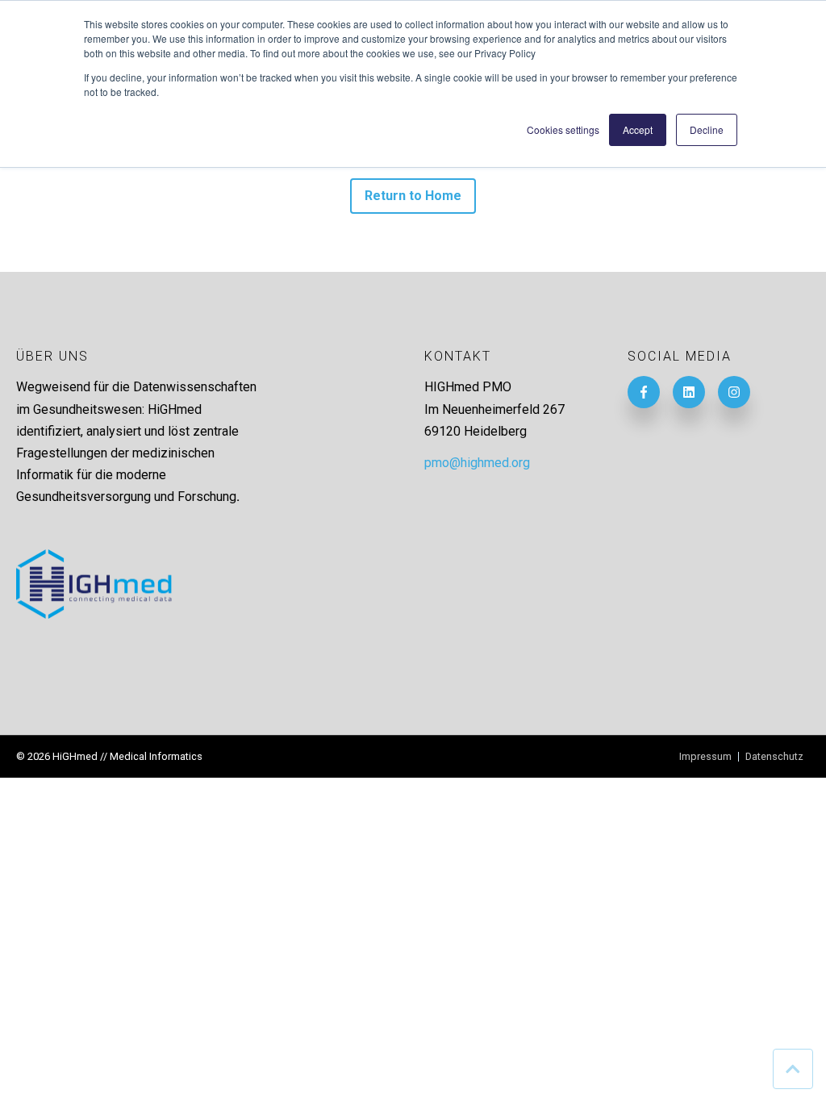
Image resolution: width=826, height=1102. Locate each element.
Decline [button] (707, 129)
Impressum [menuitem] (705, 757)
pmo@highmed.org (477, 462)
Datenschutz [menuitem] (774, 757)
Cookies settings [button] (563, 129)
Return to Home (413, 195)
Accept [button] (638, 129)
